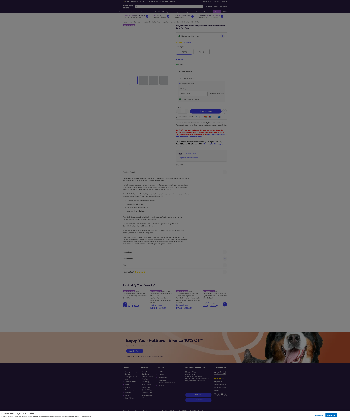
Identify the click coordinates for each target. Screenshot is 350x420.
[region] (175, 415)
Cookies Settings (318, 415)
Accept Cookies (331, 415)
